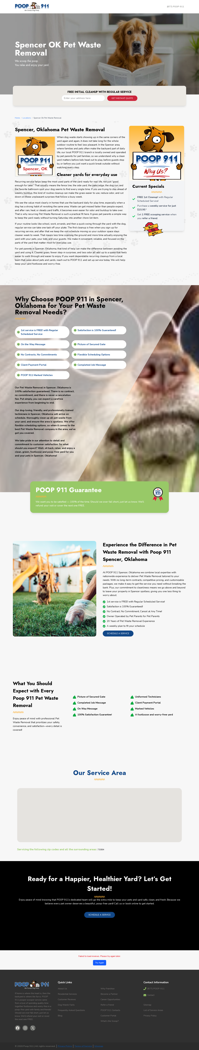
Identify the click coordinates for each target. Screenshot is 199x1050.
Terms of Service (83, 1046)
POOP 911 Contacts (110, 1010)
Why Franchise (108, 988)
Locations (27, 118)
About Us (62, 988)
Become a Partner (109, 994)
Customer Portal (108, 1015)
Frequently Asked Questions (71, 1010)
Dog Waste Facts (66, 1004)
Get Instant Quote (122, 98)
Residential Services (67, 994)
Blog (60, 1015)
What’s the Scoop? (110, 1021)
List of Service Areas (153, 1010)
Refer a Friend (107, 1004)
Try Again (99, 962)
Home (17, 118)
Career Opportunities (110, 999)
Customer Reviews (67, 999)
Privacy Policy (149, 1015)
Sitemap (147, 1004)
